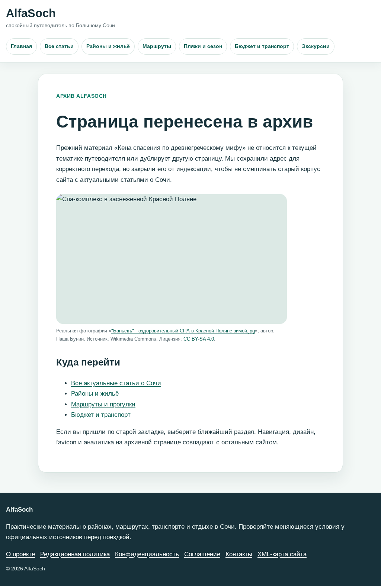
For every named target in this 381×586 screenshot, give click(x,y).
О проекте (20, 554)
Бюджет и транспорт (262, 46)
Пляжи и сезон (203, 46)
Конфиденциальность (147, 554)
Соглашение (202, 554)
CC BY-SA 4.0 (198, 339)
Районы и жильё (108, 46)
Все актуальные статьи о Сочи (116, 383)
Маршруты (157, 46)
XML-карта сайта (282, 554)
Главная (21, 46)
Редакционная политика (75, 554)
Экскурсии (316, 46)
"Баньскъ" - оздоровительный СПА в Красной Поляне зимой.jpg (183, 331)
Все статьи (59, 46)
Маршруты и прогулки (103, 404)
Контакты (238, 554)
